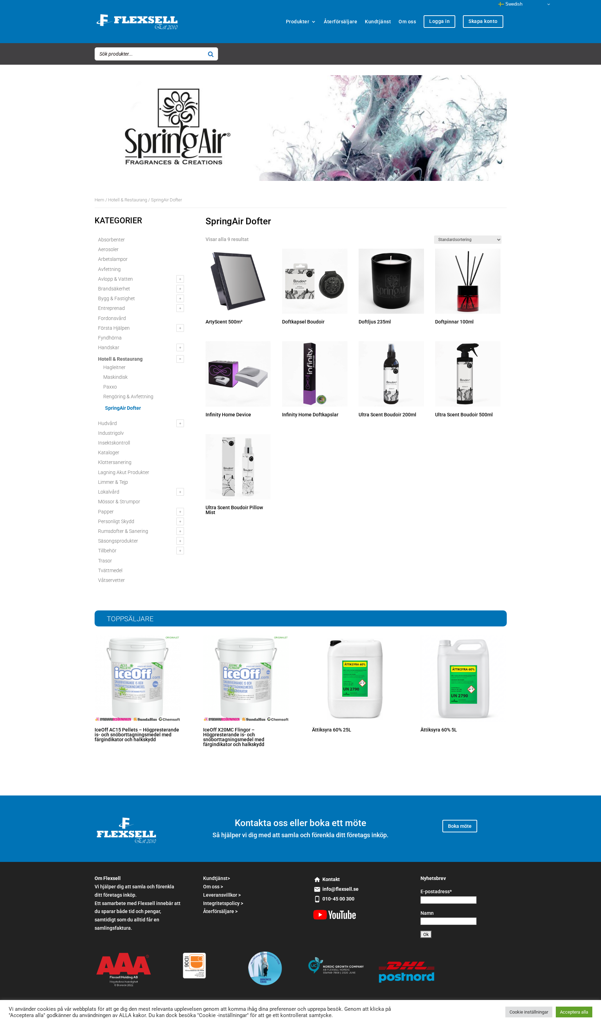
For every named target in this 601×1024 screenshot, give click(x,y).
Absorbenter (111, 239)
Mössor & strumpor (119, 501)
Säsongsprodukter (118, 541)
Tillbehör (107, 550)
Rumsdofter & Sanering (123, 531)
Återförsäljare (340, 21)
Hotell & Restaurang (127, 199)
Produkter (298, 21)
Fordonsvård (112, 318)
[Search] (211, 54)
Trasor (105, 560)
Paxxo (110, 387)
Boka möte (460, 826)
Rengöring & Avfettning (128, 396)
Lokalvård (108, 492)
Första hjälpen (114, 328)
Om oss (407, 21)
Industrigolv (111, 433)
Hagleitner (114, 367)
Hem (99, 199)
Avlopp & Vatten (115, 279)
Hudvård (107, 423)
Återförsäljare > (220, 911)
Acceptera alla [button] (574, 1012)
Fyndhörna (110, 338)
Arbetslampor (113, 259)
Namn (427, 913)
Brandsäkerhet (114, 288)
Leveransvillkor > (222, 895)
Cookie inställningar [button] (529, 1012)
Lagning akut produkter (123, 472)
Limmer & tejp (113, 482)
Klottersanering (114, 462)
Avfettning (109, 269)
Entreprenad (111, 308)
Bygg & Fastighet (116, 298)
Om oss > (213, 886)
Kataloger (108, 452)
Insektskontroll (114, 443)
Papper (106, 511)
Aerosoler (108, 249)
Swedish (513, 4)
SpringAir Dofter (123, 408)
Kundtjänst (378, 21)
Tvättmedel (110, 570)
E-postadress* (436, 891)
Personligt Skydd (116, 521)
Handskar (108, 347)
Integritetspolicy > (223, 903)
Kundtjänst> (216, 878)
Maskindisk (115, 377)
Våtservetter (111, 580)
